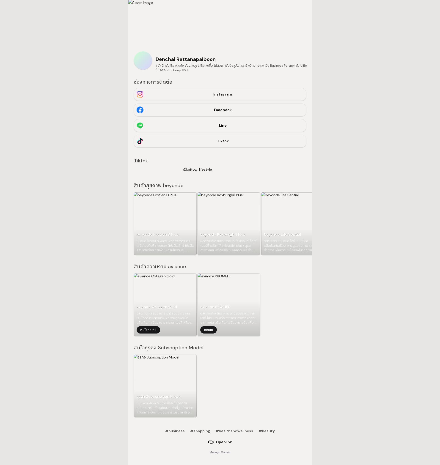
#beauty (267, 431)
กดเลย (208, 330)
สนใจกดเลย (148, 330)
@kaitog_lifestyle (197, 169)
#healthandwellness (234, 431)
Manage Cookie (220, 452)
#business (175, 431)
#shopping (200, 431)
